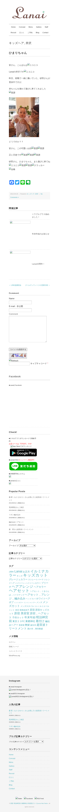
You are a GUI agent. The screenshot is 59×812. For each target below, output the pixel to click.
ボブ (11, 602)
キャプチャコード (38, 363)
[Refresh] (13, 361)
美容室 (22, 625)
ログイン (12, 642)
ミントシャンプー (30, 602)
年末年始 (29, 617)
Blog (37, 33)
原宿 (32, 609)
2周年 (11, 572)
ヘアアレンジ (22, 586)
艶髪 (27, 625)
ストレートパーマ (35, 579)
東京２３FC (18, 621)
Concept (22, 27)
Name (11, 298)
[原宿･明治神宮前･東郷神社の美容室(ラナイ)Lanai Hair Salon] (29, 8)
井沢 (28, 43)
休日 (17, 610)
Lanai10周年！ (38, 264)
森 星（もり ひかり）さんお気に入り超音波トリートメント (29, 498)
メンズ (39, 602)
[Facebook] (29, 798)
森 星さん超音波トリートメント (21, 529)
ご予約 (30, 33)
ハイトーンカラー (33, 583)
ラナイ (36, 606)
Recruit (13, 33)
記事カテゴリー (15, 558)
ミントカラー (18, 602)
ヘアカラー (40, 586)
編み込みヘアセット (16, 522)
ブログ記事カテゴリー (16, 741)
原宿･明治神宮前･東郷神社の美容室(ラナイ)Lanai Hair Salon (29, 803)
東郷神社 (30, 621)
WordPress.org (14, 656)
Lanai (18, 571)
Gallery (38, 27)
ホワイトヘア (43, 598)
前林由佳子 (24, 610)
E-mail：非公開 (16, 306)
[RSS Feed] (39, 798)
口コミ (21, 33)
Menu (31, 27)
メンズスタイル (27, 606)
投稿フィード (14, 647)
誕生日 (33, 625)
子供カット (18, 617)
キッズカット (35, 575)
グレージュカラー (18, 579)
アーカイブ (14, 545)
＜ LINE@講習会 (15, 285)
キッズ (20, 576)
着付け (40, 621)
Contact (45, 33)
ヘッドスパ (31, 599)
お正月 (26, 571)
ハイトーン (20, 583)
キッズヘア (16, 43)
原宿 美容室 (21, 613)
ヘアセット (19, 590)
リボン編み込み (14, 515)
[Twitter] (19, 798)
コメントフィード (15, 651)
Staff (46, 27)
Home (13, 27)
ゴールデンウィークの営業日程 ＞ (37, 285)
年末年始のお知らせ (40, 234)
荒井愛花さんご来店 (16, 507)
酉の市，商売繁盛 (35, 629)
